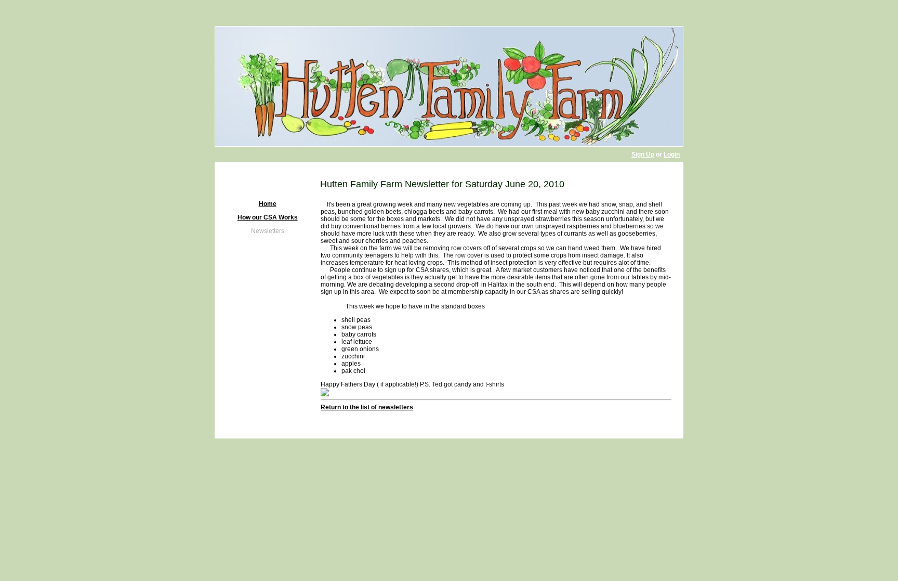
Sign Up (642, 154)
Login (672, 154)
